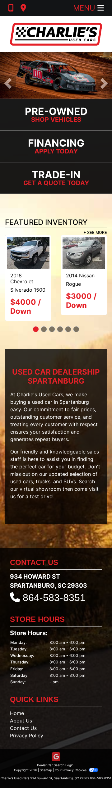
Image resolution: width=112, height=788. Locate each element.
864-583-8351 (54, 597)
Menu (85, 7)
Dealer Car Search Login (55, 765)
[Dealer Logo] (56, 34)
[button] (8, 83)
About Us (21, 720)
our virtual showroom (35, 489)
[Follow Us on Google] (56, 757)
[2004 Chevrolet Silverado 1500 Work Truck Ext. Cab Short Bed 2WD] (28, 252)
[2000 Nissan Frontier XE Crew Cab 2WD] (84, 252)
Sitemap (46, 770)
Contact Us (23, 728)
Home (17, 713)
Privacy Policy (26, 735)
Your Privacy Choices (71, 770)
